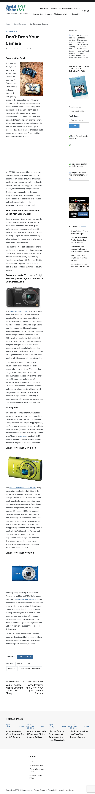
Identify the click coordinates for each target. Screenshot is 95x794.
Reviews (54, 8)
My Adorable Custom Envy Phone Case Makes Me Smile (79, 257)
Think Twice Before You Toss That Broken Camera (79, 734)
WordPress (70, 790)
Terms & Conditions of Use (37, 770)
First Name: (74, 116)
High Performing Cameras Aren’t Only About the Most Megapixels (57, 736)
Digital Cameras (12, 31)
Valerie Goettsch (12, 49)
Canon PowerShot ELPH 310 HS (23, 488)
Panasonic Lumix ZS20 (19, 311)
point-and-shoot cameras (30, 668)
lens (28, 664)
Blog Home (44, 8)
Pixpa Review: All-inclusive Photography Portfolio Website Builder (80, 249)
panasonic (12, 668)
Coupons (48, 14)
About (32, 762)
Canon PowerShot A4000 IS (25, 599)
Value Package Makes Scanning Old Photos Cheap (15, 688)
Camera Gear (38, 14)
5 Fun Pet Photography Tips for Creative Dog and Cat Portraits (79, 240)
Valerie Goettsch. (82, 37)
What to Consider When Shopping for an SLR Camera (15, 734)
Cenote (42, 790)
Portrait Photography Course (69, 8)
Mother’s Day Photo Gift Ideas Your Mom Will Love (80, 265)
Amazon (23, 436)
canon (19, 664)
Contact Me (76, 14)
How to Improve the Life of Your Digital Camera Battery (34, 688)
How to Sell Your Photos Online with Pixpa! (79, 232)
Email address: (75, 107)
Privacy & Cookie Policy (36, 777)
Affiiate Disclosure (36, 765)
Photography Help (60, 14)
